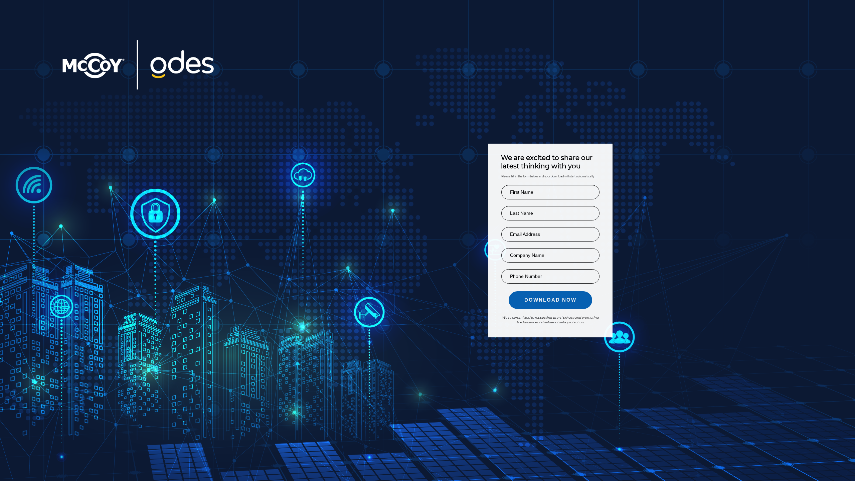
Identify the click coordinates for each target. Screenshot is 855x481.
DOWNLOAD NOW (550, 300)
